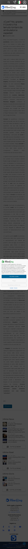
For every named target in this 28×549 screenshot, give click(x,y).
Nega (14, 281)
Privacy (15, 287)
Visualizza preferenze (14, 285)
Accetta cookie (14, 276)
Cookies (11, 287)
